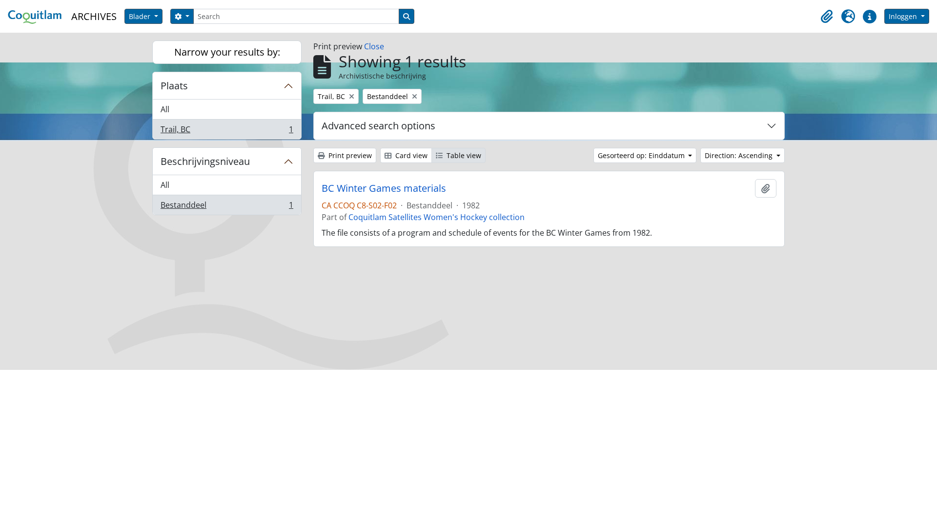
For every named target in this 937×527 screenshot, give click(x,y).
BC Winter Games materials (384, 188)
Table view (463, 155)
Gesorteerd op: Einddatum (642, 155)
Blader (140, 16)
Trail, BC (226, 131)
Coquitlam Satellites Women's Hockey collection (436, 217)
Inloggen (904, 16)
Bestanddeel (226, 207)
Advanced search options (378, 125)
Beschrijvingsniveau (205, 161)
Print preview (349, 155)
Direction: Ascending (739, 155)
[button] (826, 16)
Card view (410, 155)
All (165, 109)
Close (374, 46)
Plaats (174, 85)
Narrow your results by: (227, 52)
